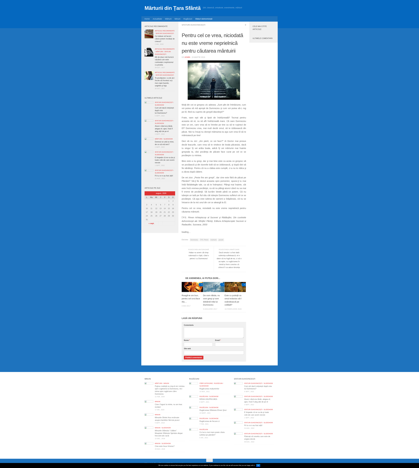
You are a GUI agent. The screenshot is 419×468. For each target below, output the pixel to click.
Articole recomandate (165, 31)
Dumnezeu (194, 240)
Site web (187, 348)
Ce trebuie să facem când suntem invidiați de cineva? (165, 38)
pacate (221, 240)
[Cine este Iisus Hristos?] (149, 446)
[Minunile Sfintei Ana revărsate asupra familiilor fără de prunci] (149, 417)
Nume (187, 340)
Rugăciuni (187, 19)
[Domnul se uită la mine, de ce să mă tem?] (149, 142)
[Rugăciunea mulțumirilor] (193, 386)
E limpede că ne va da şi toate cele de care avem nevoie (165, 160)
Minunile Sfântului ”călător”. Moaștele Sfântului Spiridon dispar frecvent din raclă (169, 433)
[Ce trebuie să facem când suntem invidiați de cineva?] (149, 34)
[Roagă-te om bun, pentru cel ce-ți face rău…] (192, 287)
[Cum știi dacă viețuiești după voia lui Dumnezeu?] (149, 105)
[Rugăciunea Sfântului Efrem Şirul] (193, 410)
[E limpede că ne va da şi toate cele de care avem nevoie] (149, 155)
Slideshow (159, 105)
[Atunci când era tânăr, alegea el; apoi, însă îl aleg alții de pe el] (149, 123)
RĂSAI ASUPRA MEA (208, 399)
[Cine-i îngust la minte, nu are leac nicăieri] (149, 404)
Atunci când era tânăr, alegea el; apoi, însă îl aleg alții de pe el (164, 128)
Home (147, 19)
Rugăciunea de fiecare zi (209, 421)
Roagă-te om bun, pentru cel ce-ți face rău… (191, 298)
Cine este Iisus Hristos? (164, 446)
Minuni (177, 19)
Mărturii (168, 19)
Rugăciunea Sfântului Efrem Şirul (212, 410)
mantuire (213, 240)
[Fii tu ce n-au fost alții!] (149, 173)
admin (187, 57)
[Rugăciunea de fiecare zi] (193, 421)
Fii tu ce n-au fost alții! (164, 176)
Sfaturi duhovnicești (203, 19)
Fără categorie (206, 383)
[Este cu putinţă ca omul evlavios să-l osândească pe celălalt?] (235, 287)
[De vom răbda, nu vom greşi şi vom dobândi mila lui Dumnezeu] (213, 287)
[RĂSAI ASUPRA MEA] (193, 399)
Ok (258, 465)
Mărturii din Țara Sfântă (173, 8)
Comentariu (189, 325)
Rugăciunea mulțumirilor (209, 389)
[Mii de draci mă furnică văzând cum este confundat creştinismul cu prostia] (149, 52)
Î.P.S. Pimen (204, 240)
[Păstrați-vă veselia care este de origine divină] (238, 436)
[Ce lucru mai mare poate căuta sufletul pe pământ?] (193, 432)
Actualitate (157, 19)
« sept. (151, 223)
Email (218, 340)
